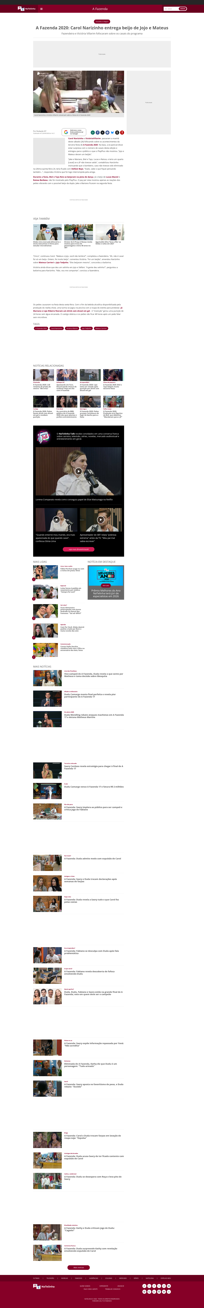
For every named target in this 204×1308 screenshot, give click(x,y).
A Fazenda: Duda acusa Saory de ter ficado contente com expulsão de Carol (94, 1157)
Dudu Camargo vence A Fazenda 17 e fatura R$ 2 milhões (94, 786)
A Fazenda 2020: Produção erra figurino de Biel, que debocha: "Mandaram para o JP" (113, 414)
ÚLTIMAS (36, 1278)
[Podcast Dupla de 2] (159, 1292)
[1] (45, 572)
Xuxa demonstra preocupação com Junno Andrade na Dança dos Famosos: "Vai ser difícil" (70, 610)
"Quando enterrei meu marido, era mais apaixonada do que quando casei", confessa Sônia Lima (55, 538)
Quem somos (85, 1286)
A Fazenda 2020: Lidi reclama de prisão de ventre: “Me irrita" (42, 387)
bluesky (112, 134)
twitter (103, 134)
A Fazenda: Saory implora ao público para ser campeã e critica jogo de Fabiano (93, 808)
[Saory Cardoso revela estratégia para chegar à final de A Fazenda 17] (47, 770)
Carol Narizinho (75, 138)
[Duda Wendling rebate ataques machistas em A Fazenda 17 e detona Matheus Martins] (47, 719)
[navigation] (41, 9)
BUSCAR (182, 8)
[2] (45, 592)
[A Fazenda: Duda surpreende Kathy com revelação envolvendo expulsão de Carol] (47, 1253)
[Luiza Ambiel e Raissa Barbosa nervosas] (67, 401)
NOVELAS (64, 1278)
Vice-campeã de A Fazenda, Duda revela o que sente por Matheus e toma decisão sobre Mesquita (93, 675)
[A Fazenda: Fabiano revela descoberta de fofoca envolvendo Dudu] (47, 976)
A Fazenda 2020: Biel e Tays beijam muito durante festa (112, 387)
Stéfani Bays (77, 169)
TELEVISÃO (50, 1278)
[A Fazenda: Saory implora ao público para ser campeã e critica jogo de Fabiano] (47, 811)
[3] (45, 611)
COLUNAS (108, 1278)
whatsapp (93, 134)
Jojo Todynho (62, 262)
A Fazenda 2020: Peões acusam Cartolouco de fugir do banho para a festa (89, 414)
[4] (45, 630)
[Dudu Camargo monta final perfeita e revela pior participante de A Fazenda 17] (47, 698)
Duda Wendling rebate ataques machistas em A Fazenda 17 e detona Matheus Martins (94, 716)
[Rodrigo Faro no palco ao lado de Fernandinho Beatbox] (67, 375)
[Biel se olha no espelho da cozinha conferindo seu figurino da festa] (113, 401)
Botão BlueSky (164, 1293)
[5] (45, 650)
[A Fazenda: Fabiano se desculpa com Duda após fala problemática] (47, 955)
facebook (98, 134)
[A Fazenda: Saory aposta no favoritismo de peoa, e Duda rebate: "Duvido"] (47, 1088)
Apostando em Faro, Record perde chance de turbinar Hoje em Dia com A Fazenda (66, 388)
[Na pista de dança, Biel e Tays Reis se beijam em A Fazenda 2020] (113, 375)
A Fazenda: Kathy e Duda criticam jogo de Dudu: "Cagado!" (89, 1229)
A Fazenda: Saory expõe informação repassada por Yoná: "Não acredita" (94, 1044)
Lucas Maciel (112, 177)
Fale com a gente (91, 1289)
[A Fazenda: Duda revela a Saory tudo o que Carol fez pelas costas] (47, 904)
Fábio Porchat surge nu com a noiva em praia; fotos (72, 570)
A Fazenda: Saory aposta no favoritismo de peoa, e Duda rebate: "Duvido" (93, 1085)
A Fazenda (100, 9)
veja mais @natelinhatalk (79, 549)
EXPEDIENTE (104, 1286)
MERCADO (123, 1278)
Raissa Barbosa (40, 180)
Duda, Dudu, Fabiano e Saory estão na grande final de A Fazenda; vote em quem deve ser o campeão (93, 993)
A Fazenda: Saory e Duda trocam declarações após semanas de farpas (90, 880)
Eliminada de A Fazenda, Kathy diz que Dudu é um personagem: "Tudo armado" (90, 1065)
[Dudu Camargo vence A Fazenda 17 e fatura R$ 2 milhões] (47, 791)
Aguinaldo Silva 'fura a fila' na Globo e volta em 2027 (108, 243)
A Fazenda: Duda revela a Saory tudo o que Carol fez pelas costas (91, 900)
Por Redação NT (39, 131)
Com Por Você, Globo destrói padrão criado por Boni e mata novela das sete (72, 629)
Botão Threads (169, 1293)
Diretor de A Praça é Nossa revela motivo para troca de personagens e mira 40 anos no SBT (78, 245)
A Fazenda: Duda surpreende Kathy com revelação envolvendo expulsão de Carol (90, 1249)
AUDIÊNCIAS (93, 1278)
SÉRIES (136, 1278)
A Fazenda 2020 (90, 144)
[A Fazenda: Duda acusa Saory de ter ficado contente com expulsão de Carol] (47, 1160)
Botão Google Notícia (149, 1293)
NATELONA (150, 1278)
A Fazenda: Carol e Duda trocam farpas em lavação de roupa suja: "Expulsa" (92, 1136)
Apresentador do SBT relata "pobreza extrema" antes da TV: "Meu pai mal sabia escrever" (98, 538)
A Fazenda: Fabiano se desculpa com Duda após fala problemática (91, 952)
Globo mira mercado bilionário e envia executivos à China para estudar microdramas (47, 244)
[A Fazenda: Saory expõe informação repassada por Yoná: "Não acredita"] (47, 1047)
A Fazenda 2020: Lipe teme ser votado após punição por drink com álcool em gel (89, 388)
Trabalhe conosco (112, 1289)
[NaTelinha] (26, 9)
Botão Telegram (144, 1293)
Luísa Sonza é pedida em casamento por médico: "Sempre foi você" (70, 590)
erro (122, 133)
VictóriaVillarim (93, 138)
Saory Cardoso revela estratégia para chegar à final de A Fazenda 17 (93, 767)
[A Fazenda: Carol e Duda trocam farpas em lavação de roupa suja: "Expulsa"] (47, 1140)
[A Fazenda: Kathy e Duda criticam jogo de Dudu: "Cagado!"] (47, 1232)
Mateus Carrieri (46, 262)
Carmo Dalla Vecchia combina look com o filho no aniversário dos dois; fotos (72, 648)
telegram (107, 134)
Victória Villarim (72, 328)
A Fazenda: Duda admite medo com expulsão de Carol (92, 858)
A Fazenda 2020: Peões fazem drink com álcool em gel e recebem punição (43, 414)
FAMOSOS (78, 1278)
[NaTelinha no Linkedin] (154, 1292)
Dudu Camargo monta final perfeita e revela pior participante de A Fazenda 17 (90, 695)
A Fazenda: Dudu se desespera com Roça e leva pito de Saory (93, 1177)
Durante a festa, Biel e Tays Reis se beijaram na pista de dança (63, 177)
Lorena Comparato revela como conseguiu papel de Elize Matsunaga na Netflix (74, 499)
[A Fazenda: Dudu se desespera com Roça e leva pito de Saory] (47, 1181)
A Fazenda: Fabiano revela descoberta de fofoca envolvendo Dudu (89, 972)
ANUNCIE (121, 1286)
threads (117, 134)
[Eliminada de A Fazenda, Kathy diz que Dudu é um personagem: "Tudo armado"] (47, 1068)
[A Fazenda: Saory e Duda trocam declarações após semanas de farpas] (47, 883)
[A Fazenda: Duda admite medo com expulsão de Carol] (47, 863)
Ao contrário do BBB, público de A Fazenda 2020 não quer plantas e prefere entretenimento (67, 414)
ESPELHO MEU (166, 1278)
